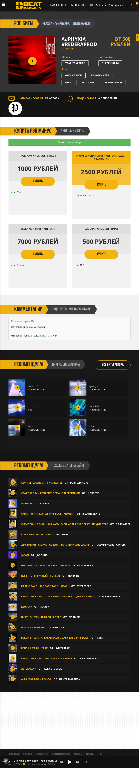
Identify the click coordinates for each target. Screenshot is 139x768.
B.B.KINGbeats (91, 513)
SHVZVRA (18, 764)
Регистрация (115, 5)
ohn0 (92, 426)
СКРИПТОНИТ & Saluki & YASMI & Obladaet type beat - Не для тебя (64, 524)
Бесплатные (78, 5)
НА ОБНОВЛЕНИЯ (97, 98)
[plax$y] (15, 108)
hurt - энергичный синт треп (41, 617)
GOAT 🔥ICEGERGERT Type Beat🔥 (42, 482)
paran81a (94, 406)
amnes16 (33, 386)
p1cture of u (34, 406)
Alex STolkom (53, 668)
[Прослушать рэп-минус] (16, 387)
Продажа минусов (61, 754)
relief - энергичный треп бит (40, 575)
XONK (65, 534)
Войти (99, 5)
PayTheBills (85, 565)
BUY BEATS (27, 754)
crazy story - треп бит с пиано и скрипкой (50, 493)
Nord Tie (93, 493)
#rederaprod (113, 82)
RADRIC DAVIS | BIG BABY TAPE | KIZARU (45, 586)
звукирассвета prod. (111, 544)
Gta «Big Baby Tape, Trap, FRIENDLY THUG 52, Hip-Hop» (47, 760)
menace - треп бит (33, 627)
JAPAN (25, 555)
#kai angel (89, 82)
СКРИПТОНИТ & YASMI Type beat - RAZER (46, 658)
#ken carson (73, 75)
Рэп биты (78, 754)
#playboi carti (100, 75)
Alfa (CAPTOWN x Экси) (36, 679)
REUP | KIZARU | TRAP (34, 648)
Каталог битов (58, 5)
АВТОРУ (39, 98)
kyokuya (93, 386)
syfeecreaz (84, 586)
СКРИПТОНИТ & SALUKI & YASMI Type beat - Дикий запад (58, 596)
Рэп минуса (13, 754)
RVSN (100, 637)
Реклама (90, 754)
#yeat (69, 82)
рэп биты (23, 24)
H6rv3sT (32, 426)
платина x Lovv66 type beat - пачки (45, 565)
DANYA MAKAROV (69, 679)
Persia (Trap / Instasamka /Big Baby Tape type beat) (55, 637)
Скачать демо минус (69, 142)
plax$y (70, 48)
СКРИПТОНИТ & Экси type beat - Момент (48, 513)
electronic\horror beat (37, 534)
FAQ (100, 754)
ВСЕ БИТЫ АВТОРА (113, 365)
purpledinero (79, 482)
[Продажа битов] (30, 6)
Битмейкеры (42, 754)
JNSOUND (42, 555)
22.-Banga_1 (28, 668)
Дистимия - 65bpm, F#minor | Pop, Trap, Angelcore (55, 544)
